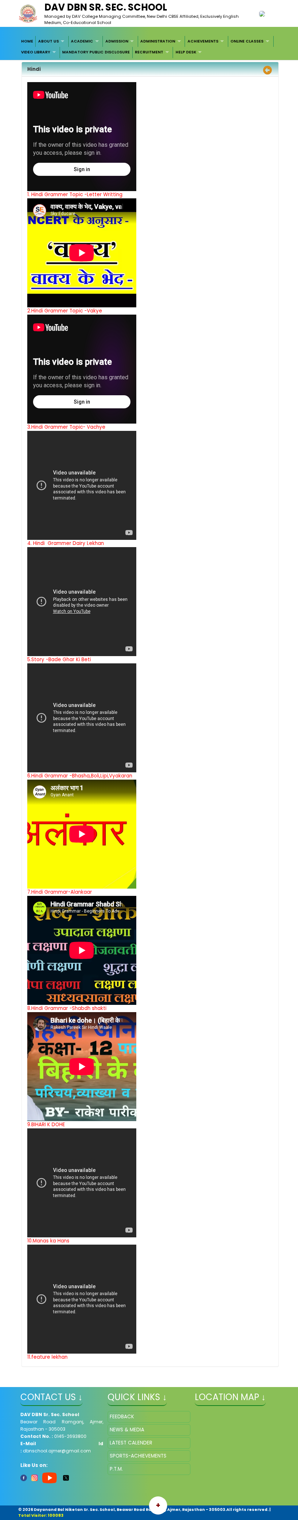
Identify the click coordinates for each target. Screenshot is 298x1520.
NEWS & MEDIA (127, 1429)
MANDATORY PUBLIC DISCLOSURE (96, 52)
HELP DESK (186, 52)
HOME (27, 41)
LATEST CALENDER (131, 1442)
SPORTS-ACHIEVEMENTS (138, 1455)
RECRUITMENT (149, 52)
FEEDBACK (122, 1416)
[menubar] (149, 47)
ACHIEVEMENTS (203, 41)
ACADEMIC (82, 41)
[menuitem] (27, 41)
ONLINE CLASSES (246, 41)
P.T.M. (116, 1469)
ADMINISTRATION (157, 41)
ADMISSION (116, 41)
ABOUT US (48, 41)
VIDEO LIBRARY (35, 52)
